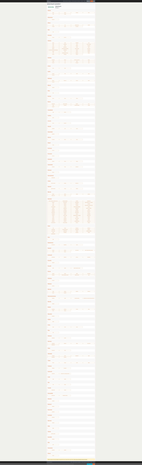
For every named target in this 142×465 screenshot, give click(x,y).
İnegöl (53, 105)
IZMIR (65, 228)
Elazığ (49, 142)
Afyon (49, 22)
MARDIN (53, 303)
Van (49, 382)
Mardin (49, 301)
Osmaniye (50, 448)
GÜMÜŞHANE (53, 177)
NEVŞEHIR (53, 316)
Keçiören (77, 54)
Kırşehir (49, 260)
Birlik (53, 45)
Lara (65, 62)
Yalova (49, 431)
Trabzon (50, 366)
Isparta (49, 186)
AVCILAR (89, 218)
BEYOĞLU (89, 212)
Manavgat (77, 62)
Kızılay (77, 47)
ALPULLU (77, 257)
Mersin (49, 192)
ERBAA (89, 362)
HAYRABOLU (53, 357)
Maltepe (77, 45)
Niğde (49, 319)
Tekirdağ (50, 353)
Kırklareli (50, 255)
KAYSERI (53, 250)
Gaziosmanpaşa (77, 48)
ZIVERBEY (77, 209)
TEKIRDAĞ (53, 355)
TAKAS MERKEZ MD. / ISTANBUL (89, 202)
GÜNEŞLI (89, 209)
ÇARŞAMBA (53, 343)
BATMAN (53, 422)
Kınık (88, 61)
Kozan (89, 12)
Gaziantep (50, 164)
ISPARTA (77, 188)
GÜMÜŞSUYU (77, 208)
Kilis (49, 442)
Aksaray (50, 398)
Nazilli (77, 73)
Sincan (65, 51)
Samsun (50, 341)
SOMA (53, 291)
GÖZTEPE (65, 205)
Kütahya (50, 278)
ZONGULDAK (53, 395)
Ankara (49, 40)
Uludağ (89, 105)
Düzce (49, 453)
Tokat (49, 360)
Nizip (65, 166)
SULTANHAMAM (53, 206)
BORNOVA (89, 228)
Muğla (49, 307)
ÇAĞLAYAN (65, 218)
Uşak (49, 377)
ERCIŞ (65, 384)
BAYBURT (53, 406)
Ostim (65, 42)
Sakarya (50, 335)
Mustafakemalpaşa (77, 105)
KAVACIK (53, 218)
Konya (49, 271)
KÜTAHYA (53, 280)
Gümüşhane (51, 175)
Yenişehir (53, 106)
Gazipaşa (77, 12)
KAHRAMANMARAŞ (77, 298)
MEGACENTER (89, 215)
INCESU (65, 251)
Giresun (49, 170)
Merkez (53, 42)
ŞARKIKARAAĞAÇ (53, 188)
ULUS (88, 42)
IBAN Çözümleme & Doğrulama (77, 462)
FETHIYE (77, 309)
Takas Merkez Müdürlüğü (65, 48)
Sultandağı (77, 26)
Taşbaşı (77, 161)
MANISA (65, 291)
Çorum (49, 121)
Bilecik (49, 85)
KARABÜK (53, 439)
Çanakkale (50, 110)
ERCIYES (65, 250)
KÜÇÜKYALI (65, 212)
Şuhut (65, 26)
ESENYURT (65, 221)
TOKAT (77, 362)
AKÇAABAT (65, 368)
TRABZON (53, 368)
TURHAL (53, 362)
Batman (50, 420)
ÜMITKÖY (89, 51)
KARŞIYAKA (77, 228)
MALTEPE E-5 (88, 221)
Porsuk (65, 161)
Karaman (50, 409)
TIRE (53, 228)
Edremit (77, 80)
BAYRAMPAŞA (77, 202)
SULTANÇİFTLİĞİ (53, 222)
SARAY (89, 355)
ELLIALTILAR (88, 343)
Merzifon (65, 37)
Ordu (49, 324)
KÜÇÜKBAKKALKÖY (77, 221)
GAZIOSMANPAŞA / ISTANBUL (77, 215)
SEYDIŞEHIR (88, 273)
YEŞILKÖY (53, 215)
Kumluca (53, 62)
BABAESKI (65, 257)
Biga (53, 112)
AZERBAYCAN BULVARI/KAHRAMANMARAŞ (89, 298)
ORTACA (65, 310)
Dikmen (77, 51)
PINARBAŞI (65, 232)
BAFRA (77, 343)
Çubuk (77, 44)
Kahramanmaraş (52, 296)
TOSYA (77, 244)
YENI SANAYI (77, 250)
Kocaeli (49, 266)
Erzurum (50, 153)
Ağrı (49, 29)
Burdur (49, 96)
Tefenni (77, 98)
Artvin (49, 66)
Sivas (49, 348)
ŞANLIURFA (53, 373)
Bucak (65, 98)
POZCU (65, 195)
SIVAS (65, 350)
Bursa (49, 101)
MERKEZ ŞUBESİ (53, 433)
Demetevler (88, 48)
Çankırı (49, 115)
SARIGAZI (77, 219)
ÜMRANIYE (53, 209)
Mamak (53, 54)
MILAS (89, 309)
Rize (49, 330)
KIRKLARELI (88, 257)
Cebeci (65, 45)
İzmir (49, 226)
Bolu (49, 90)
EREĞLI (77, 273)
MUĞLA (53, 310)
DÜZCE (53, 455)
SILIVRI (89, 219)
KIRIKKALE (53, 417)
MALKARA (65, 357)
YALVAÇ (65, 188)
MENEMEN (77, 232)
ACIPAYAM (53, 128)
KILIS (53, 444)
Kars (49, 237)
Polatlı (53, 44)
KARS (53, 239)
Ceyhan (65, 12)
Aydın (49, 71)
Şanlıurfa (50, 371)
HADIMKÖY (65, 219)
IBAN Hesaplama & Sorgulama (86, 462)
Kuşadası (53, 73)
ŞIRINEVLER (65, 208)
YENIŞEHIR (77, 42)
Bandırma (65, 80)
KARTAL (53, 205)
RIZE (53, 332)
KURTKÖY (53, 219)
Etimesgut (65, 54)
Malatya (50, 283)
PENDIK (89, 206)
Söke (65, 73)
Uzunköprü (53, 139)
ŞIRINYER (89, 229)
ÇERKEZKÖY (76, 355)
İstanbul (50, 198)
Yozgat (49, 387)
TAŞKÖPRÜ (65, 244)
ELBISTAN (53, 298)
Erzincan (50, 148)
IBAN (49, 1)
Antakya (65, 183)
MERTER (53, 208)
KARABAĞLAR (77, 229)
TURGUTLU (88, 291)
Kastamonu (50, 242)
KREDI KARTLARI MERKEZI (77, 206)
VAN (53, 384)
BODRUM (65, 309)
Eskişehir (50, 159)
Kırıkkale (50, 415)
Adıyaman (50, 17)
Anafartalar (65, 44)
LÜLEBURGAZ (53, 257)
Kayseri (49, 248)
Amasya (50, 35)
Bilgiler (91, 462)
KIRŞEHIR (53, 262)
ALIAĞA (53, 232)
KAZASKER (65, 209)
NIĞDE (53, 321)
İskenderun (77, 183)
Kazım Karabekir (89, 44)
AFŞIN (65, 298)
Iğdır (49, 426)
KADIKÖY (53, 202)
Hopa (65, 68)
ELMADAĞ (77, 205)
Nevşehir (50, 314)
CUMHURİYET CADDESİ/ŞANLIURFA (65, 373)
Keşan (77, 139)
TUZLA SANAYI (77, 218)
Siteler (89, 47)
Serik (88, 62)
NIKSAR (65, 362)
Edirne (49, 137)
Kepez (77, 61)
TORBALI (89, 232)
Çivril (65, 128)
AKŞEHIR (53, 273)
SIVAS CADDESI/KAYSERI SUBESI (89, 250)
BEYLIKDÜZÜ (53, 212)
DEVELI (53, 251)
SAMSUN (65, 343)
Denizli (49, 126)
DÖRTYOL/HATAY (53, 183)
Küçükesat (89, 45)
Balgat (53, 51)
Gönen (89, 80)
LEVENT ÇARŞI (65, 215)
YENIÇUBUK (53, 350)
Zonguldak (50, 393)
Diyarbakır (50, 131)
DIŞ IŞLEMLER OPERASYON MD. (89, 205)
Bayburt (50, 404)
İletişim (94, 462)
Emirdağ (53, 26)
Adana (49, 10)
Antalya (49, 57)
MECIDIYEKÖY (65, 202)
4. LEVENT (65, 206)
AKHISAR (77, 291)
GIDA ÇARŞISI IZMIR (65, 229)
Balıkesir (50, 78)
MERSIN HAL (53, 195)
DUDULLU (77, 222)
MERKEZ (89, 222)
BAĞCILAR (53, 221)
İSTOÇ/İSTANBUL (65, 222)
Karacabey (65, 105)
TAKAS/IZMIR (53, 229)
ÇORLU (65, 355)
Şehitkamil (77, 166)
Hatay (49, 181)
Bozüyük (53, 87)
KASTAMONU (53, 244)
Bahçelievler (65, 47)
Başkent (53, 48)
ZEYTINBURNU (77, 212)
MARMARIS (53, 309)
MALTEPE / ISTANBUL (88, 208)
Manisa (49, 289)
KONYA (65, 273)
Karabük (50, 437)
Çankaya (53, 47)
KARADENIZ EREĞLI (65, 395)
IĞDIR (53, 428)
